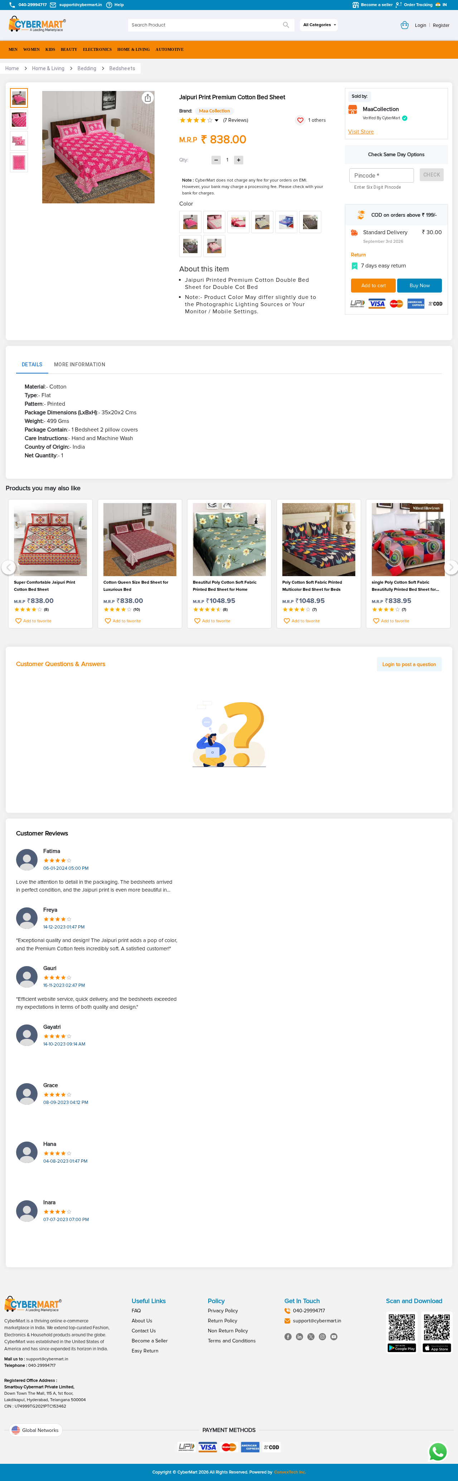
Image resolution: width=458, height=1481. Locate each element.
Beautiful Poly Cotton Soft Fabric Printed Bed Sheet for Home (225, 586)
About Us (142, 1321)
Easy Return (145, 1351)
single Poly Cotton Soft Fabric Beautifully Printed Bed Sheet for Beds (404, 586)
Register (441, 25)
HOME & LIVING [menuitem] (133, 49)
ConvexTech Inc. (290, 1472)
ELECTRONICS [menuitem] (97, 49)
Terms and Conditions (232, 1341)
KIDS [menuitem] (50, 49)
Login (420, 25)
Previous (7, 566)
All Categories (317, 25)
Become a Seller (150, 1341)
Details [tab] (32, 364)
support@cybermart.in (47, 1359)
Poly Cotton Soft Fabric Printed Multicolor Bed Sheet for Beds (312, 586)
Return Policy (222, 1321)
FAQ (136, 1311)
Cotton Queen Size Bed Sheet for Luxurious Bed (135, 586)
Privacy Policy (223, 1311)
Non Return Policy (228, 1331)
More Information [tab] (79, 364)
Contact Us (144, 1331)
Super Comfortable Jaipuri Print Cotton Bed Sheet (44, 586)
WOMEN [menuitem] (31, 49)
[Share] (148, 98)
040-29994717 (41, 1365)
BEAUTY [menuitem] (69, 49)
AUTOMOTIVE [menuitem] (170, 49)
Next (450, 566)
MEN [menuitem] (13, 49)
